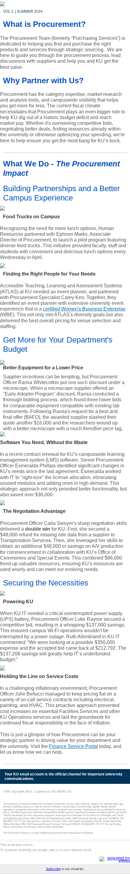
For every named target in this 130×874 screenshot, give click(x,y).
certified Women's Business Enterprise (84, 308)
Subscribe (53, 869)
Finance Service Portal (73, 746)
